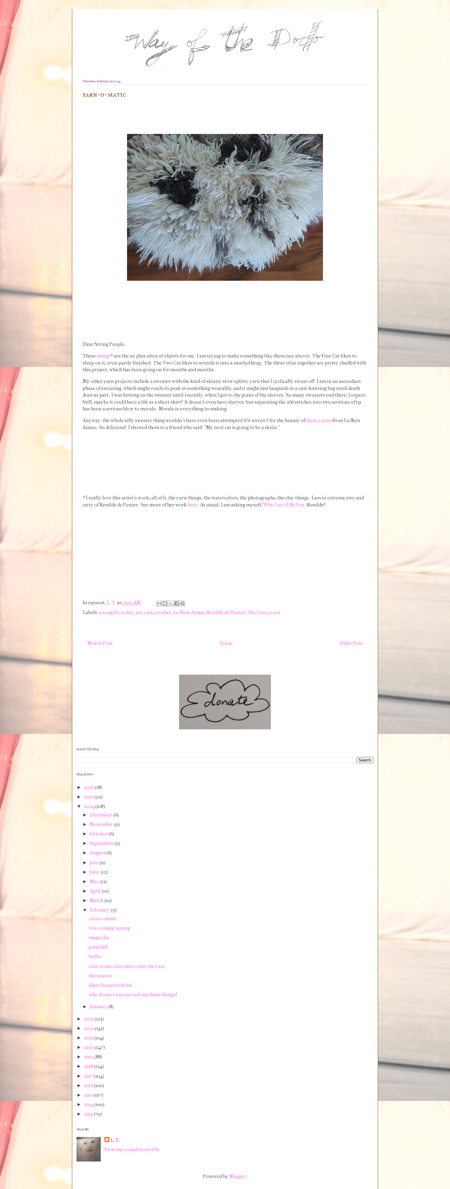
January (99, 1006)
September (102, 843)
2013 (89, 1114)
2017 (89, 1076)
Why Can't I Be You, (284, 505)
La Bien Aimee (188, 612)
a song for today (116, 612)
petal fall (98, 947)
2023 (89, 1019)
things (104, 356)
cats (148, 612)
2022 (89, 1028)
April (96, 891)
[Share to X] (171, 603)
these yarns (318, 420)
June (95, 872)
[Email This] (159, 603)
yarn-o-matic (103, 918)
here (192, 505)
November (102, 824)
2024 (89, 806)
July (94, 862)
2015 (88, 1095)
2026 (89, 787)
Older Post (351, 643)
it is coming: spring (109, 928)
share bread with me (110, 985)
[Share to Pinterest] (182, 603)
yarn (275, 612)
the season (100, 976)
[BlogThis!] (165, 603)
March (97, 900)
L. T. (115, 1140)
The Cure (257, 612)
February (100, 910)
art (139, 612)
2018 (89, 1066)
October (99, 834)
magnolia (99, 937)
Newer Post (100, 643)
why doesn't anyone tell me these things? (133, 995)
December (101, 815)
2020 (89, 1047)
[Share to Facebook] (177, 603)
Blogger (237, 1176)
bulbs (95, 956)
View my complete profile (132, 1149)
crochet (163, 612)
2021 (89, 1038)
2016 (89, 1085)
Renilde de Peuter (226, 612)
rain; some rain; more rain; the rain (127, 966)
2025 (89, 797)
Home (226, 643)
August (98, 853)
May (95, 881)
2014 (89, 1104)
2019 (89, 1057)
